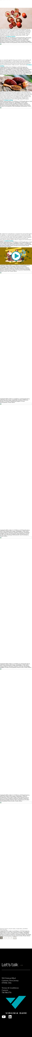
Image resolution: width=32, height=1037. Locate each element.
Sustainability (26, 270)
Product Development (11, 42)
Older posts (15, 937)
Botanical (2, 39)
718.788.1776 (6, 992)
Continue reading (10, 36)
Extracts (2, 40)
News (21, 72)
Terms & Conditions (10, 988)
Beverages (28, 37)
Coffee (17, 69)
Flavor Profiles (21, 40)
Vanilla (24, 74)
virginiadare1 (3, 67)
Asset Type (10, 68)
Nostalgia (2, 42)
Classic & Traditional (23, 39)
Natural (17, 72)
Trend (30, 42)
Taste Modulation (11, 74)
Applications (22, 37)
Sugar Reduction (21, 533)
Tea (17, 74)
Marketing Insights (25, 41)
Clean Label (24, 102)
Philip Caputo (3, 101)
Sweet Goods (24, 42)
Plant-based (27, 105)
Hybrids (12, 72)
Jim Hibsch (3, 37)
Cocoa (13, 69)
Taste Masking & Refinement (19, 106)
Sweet (18, 42)
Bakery (15, 68)
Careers (5, 990)
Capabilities (14, 39)
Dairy (21, 69)
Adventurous (23, 67)
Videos (15, 271)
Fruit (27, 40)
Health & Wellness (5, 41)
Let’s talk (10, 964)
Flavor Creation (13, 40)
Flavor (6, 40)
